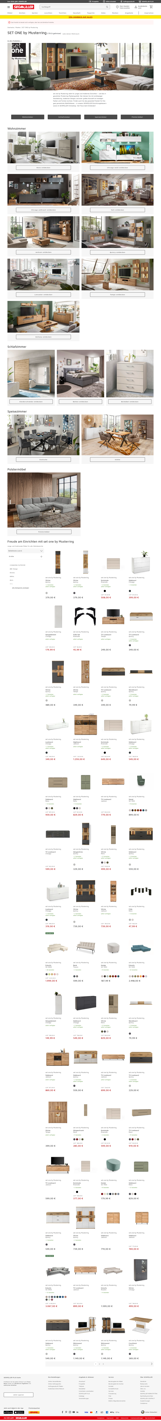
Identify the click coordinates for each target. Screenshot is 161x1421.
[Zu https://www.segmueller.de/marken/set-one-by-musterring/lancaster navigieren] (43, 274)
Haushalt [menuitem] (76, 13)
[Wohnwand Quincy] (85, 1325)
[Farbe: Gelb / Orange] (141, 976)
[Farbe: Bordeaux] (77, 1139)
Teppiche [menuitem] (91, 13)
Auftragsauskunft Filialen (55, 1386)
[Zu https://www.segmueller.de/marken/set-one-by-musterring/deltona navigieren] (43, 317)
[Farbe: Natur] (52, 974)
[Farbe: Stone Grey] (113, 1194)
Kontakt (111, 1386)
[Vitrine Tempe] (85, 671)
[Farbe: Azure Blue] (143, 810)
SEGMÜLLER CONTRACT (147, 1398)
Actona (12, 647)
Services (111, 1391)
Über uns (143, 1388)
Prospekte (95, 1)
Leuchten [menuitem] (48, 13)
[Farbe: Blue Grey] (118, 1194)
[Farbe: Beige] (105, 1194)
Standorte (143, 1381)
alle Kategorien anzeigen (20, 662)
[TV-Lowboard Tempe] (113, 616)
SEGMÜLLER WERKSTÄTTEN (148, 1393)
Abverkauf (82, 1381)
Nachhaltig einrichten (146, 1396)
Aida (11, 658)
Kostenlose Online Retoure (56, 1388)
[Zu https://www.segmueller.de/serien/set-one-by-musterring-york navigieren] (118, 190)
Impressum (110, 1418)
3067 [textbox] (39, 560)
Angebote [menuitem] (129, 13)
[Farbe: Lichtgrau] (46, 593)
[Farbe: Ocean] (63, 1297)
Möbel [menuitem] (9, 13)
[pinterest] (66, 1412)
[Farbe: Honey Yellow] (135, 810)
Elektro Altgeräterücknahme (117, 1401)
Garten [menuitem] (35, 13)
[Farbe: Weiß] (102, 591)
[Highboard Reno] (85, 781)
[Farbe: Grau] (77, 976)
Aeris (11, 654)
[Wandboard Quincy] (141, 671)
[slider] (10, 564)
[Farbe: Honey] (138, 976)
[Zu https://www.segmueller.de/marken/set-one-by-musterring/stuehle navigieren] (118, 435)
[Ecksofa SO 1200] (141, 946)
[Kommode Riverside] (113, 562)
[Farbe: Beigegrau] (132, 976)
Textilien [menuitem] (62, 13)
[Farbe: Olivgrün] (52, 808)
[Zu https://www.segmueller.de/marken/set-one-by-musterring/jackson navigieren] (43, 232)
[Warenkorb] (151, 7)
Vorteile (142, 1391)
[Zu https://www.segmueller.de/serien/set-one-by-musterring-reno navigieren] (43, 147)
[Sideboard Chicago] (141, 562)
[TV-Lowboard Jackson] (113, 781)
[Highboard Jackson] (85, 724)
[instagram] (70, 1412)
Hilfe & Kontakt (111, 1)
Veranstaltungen (84, 1398)
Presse (111, 1398)
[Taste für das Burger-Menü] (8, 7)
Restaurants (143, 1384)
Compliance (143, 1403)
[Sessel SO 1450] (141, 781)
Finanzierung (112, 1393)
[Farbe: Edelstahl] (130, 920)
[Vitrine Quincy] (57, 562)
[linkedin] (77, 1412)
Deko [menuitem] (103, 13)
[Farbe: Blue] (55, 1297)
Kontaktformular (113, 1388)
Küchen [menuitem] (22, 13)
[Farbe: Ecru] (46, 1297)
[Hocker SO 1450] (113, 946)
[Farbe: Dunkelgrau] (74, 976)
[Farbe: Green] (57, 1297)
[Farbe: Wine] (52, 1300)
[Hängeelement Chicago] (57, 616)
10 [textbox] (9, 560)
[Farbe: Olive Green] (107, 976)
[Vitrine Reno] (113, 833)
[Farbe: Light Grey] (146, 810)
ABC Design (14, 643)
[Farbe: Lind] (49, 974)
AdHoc (12, 650)
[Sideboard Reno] (57, 781)
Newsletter (82, 1388)
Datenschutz (124, 1418)
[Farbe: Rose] (55, 974)
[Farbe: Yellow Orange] (138, 810)
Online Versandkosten (54, 1381)
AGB (117, 1418)
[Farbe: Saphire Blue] (110, 1194)
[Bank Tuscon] (85, 946)
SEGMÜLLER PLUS (148, 1)
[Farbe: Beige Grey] (132, 810)
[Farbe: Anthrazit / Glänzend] (130, 591)
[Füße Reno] (141, 891)
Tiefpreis (81, 1386)
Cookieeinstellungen (137, 1418)
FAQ (110, 1396)
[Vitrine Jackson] (113, 891)
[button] (43, 619)
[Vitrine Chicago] (141, 1269)
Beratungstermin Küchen (116, 1384)
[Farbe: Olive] (135, 976)
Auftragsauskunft (128, 1)
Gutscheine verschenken (86, 1391)
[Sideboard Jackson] (57, 1057)
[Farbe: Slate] (46, 1300)
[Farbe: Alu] (49, 1297)
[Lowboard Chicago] (57, 724)
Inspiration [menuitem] (149, 13)
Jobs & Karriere (144, 1386)
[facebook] (62, 1412)
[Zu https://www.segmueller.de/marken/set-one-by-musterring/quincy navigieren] (118, 232)
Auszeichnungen (145, 1401)
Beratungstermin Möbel (116, 1381)
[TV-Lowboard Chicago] (57, 833)
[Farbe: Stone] (49, 1300)
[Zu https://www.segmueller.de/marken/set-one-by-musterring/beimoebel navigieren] (130, 373)
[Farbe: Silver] (57, 974)
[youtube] (74, 1412)
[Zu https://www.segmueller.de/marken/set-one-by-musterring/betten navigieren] (80, 373)
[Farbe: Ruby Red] (141, 810)
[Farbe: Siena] (65, 1297)
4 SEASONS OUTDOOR (17, 639)
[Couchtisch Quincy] (141, 1325)
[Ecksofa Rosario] (113, 1269)
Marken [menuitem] (115, 13)
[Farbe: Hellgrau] (146, 976)
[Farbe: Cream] (130, 810)
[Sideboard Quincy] (141, 833)
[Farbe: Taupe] (74, 808)
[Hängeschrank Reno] (85, 1112)
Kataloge (81, 1396)
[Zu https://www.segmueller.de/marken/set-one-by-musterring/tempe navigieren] (118, 274)
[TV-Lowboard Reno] (141, 1112)
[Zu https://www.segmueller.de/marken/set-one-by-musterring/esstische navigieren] (43, 435)
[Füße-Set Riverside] (85, 616)
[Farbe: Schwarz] (105, 591)
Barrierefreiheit (150, 1418)
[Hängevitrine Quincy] (85, 833)
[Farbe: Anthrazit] (74, 593)
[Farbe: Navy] (60, 1297)
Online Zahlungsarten (54, 1384)
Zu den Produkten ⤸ (14, 41)
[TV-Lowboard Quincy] (141, 616)
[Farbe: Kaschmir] (49, 808)
